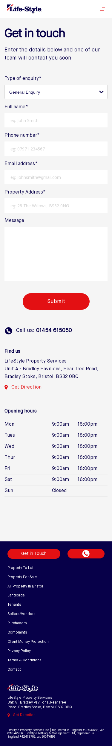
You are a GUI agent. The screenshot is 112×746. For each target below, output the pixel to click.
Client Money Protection (28, 642)
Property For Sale (22, 577)
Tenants (14, 605)
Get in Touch (34, 554)
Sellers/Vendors (21, 614)
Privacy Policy (19, 651)
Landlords (16, 595)
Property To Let (20, 568)
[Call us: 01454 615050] (86, 553)
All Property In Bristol (25, 586)
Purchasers (17, 623)
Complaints (17, 632)
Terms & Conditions (24, 660)
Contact (14, 670)
